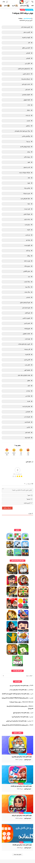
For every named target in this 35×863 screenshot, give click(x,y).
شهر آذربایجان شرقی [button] (25, 302)
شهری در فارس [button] (26, 318)
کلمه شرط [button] (27, 438)
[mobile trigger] (31, 2)
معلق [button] (28, 380)
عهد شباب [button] (27, 339)
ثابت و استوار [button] (27, 167)
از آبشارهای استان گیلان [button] (24, 69)
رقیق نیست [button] (27, 245)
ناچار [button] (29, 386)
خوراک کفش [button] (27, 214)
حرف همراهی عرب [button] (25, 199)
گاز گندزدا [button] (27, 354)
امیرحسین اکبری (27, 759)
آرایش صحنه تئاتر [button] (25, 27)
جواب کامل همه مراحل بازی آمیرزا (20, 717)
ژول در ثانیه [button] (27, 261)
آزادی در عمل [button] (27, 32)
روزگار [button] (28, 256)
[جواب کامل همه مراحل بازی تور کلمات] (17, 774)
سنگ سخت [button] (27, 292)
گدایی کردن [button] (27, 360)
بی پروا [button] (28, 141)
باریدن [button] (28, 121)
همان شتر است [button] (26, 406)
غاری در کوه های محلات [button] (24, 344)
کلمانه (21, 842)
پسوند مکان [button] (27, 157)
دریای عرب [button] (27, 225)
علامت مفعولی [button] (26, 334)
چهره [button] (28, 183)
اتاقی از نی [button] (27, 63)
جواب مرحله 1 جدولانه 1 (15, 702)
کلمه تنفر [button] (27, 432)
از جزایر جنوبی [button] (26, 74)
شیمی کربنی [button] (27, 323)
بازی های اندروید (29, 9)
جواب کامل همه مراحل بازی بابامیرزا (22, 757)
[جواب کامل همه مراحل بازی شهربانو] (17, 804)
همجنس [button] (28, 412)
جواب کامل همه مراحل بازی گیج (21, 713)
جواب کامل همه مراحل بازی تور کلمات (21, 786)
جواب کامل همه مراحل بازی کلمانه (22, 845)
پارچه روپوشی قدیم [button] (25, 147)
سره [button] (29, 277)
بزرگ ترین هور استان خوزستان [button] (22, 131)
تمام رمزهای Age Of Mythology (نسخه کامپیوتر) (15, 698)
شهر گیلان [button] (27, 313)
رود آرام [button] (28, 251)
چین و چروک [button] (26, 193)
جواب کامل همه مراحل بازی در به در (18, 690)
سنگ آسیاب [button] (27, 282)
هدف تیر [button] (27, 396)
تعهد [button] (29, 162)
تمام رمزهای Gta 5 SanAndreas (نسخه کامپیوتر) (15, 725)
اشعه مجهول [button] (27, 100)
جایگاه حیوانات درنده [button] (24, 173)
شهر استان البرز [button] (26, 308)
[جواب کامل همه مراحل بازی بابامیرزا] (17, 745)
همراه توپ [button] (27, 422)
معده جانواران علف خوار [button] (24, 375)
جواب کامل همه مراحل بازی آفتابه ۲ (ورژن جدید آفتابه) (15, 694)
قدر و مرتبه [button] (27, 349)
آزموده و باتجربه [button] (26, 37)
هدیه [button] (28, 401)
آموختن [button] (28, 53)
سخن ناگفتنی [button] (26, 271)
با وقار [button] (28, 110)
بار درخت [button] (28, 115)
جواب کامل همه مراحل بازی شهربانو (22, 815)
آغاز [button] (29, 43)
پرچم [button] (28, 152)
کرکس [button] (28, 427)
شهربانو (21, 813)
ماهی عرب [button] (27, 365)
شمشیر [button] (28, 297)
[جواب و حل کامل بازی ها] (25, 2)
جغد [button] (29, 178)
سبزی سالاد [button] (27, 266)
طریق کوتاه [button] (27, 329)
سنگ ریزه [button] (27, 287)
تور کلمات (20, 783)
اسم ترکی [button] (27, 89)
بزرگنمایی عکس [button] (26, 136)
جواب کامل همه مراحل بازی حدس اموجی (16, 721)
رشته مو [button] (28, 240)
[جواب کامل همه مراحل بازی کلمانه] (17, 833)
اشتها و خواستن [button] (26, 95)
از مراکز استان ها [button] (26, 79)
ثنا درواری (30, 721)
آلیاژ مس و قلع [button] (26, 48)
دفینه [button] (28, 230)
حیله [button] (29, 204)
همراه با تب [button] (27, 417)
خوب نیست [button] (27, 209)
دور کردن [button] (27, 235)
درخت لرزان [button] (27, 219)
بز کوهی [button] (28, 126)
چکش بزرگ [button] (27, 188)
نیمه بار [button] (28, 391)
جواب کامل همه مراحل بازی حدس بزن (19, 686)
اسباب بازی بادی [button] (26, 84)
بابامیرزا (29, 754)
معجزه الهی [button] (27, 370)
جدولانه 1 (22, 9)
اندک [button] (28, 105)
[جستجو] (7, 2)
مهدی (31, 717)
